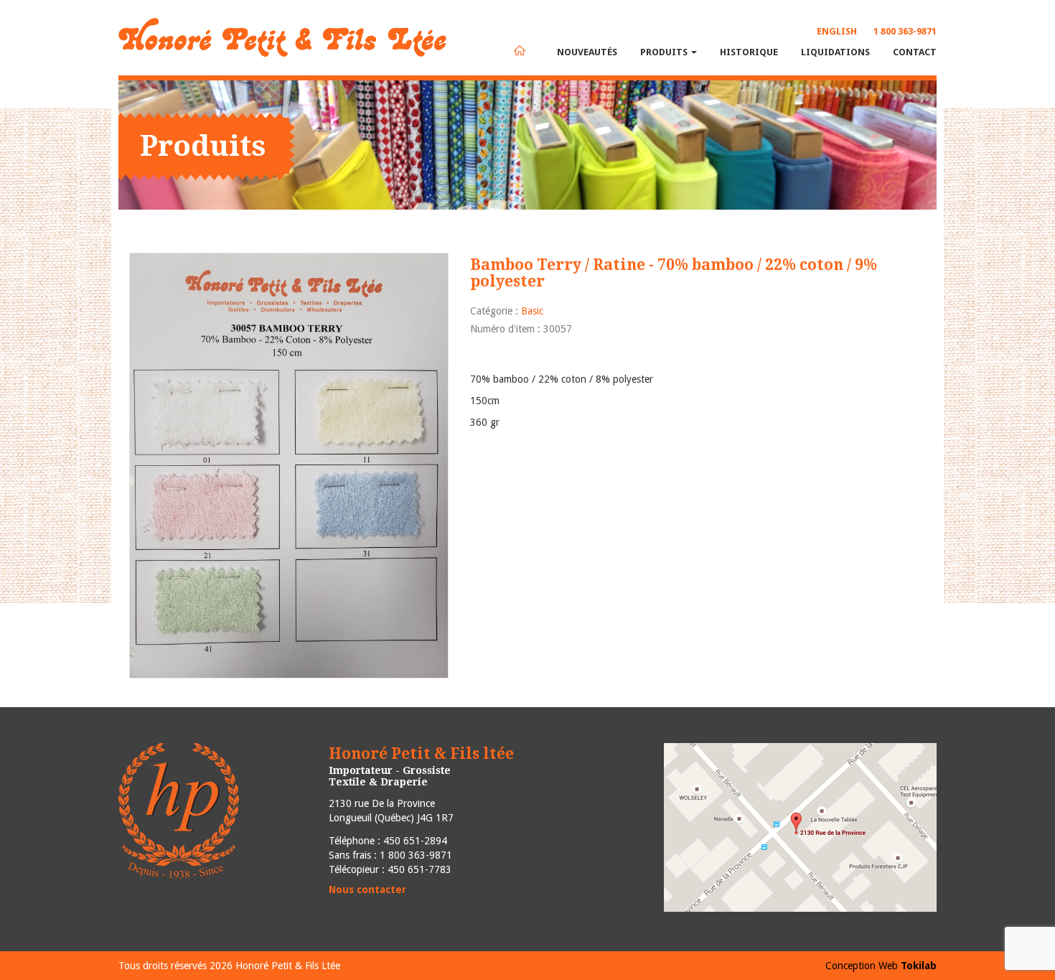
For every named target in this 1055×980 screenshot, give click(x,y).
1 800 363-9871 (905, 31)
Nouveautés (587, 52)
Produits (665, 52)
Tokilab (919, 965)
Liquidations (835, 52)
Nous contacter (367, 889)
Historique (749, 52)
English (837, 31)
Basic (532, 311)
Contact (915, 52)
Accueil (519, 50)
